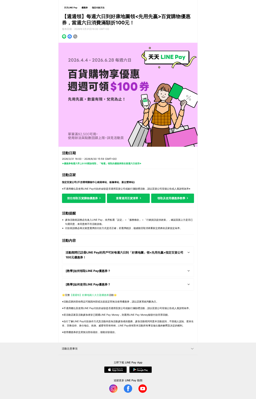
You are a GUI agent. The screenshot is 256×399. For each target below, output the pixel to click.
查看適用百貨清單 (127, 198)
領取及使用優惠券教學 (171, 198)
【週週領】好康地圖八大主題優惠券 (89, 294)
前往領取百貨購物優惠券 (83, 198)
